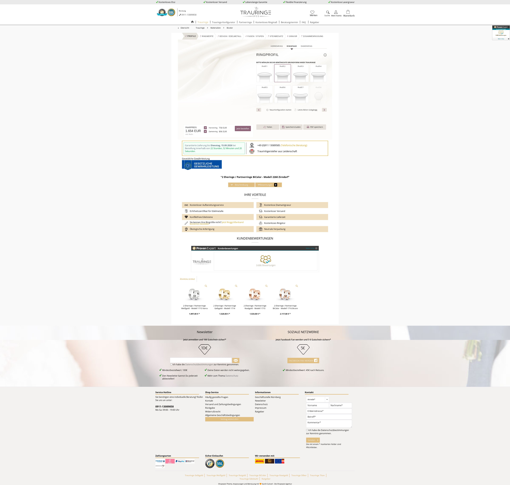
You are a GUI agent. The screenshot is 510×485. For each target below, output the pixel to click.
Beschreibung (241, 184)
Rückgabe (210, 407)
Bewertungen (268, 184)
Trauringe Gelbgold (194, 475)
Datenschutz (232, 375)
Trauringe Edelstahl (249, 478)
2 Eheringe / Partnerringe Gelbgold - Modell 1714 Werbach (224, 307)
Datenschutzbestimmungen (199, 364)
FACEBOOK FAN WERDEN (301, 360)
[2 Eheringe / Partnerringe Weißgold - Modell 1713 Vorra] (194, 294)
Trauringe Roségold (278, 475)
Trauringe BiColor (257, 475)
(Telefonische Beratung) (294, 145)
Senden (311, 440)
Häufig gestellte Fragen (216, 397)
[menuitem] (314, 12)
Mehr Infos (310, 248)
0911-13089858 (188, 14)
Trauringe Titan (317, 475)
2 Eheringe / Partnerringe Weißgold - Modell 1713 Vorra (194, 307)
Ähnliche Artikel (187, 279)
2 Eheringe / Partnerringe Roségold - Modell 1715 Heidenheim (255, 307)
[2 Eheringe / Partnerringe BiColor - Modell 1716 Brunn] (285, 294)
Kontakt (209, 400)
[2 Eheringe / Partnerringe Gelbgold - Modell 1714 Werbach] (225, 294)
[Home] (192, 22)
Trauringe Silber (299, 475)
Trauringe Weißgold (216, 475)
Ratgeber (259, 411)
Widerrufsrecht (212, 411)
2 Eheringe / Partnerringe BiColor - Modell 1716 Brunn (285, 307)
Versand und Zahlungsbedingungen (223, 404)
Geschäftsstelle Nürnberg (268, 397)
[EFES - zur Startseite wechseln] (255, 12)
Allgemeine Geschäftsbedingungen (222, 415)
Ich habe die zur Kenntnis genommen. (206, 364)
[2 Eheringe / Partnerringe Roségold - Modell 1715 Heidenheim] (255, 294)
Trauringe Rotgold (237, 475)
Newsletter (260, 400)
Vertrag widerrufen (229, 419)
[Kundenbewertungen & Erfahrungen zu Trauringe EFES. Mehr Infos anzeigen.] (501, 32)
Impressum (260, 407)
